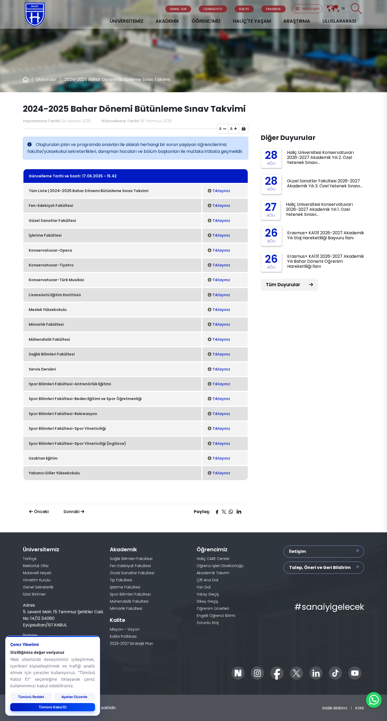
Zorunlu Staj (208, 622)
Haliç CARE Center (213, 558)
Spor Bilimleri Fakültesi (130, 594)
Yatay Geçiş (208, 594)
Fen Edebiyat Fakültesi (130, 565)
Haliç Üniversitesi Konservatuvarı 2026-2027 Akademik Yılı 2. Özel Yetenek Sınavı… (320, 157)
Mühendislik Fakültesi (129, 601)
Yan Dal (204, 587)
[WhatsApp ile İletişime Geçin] (374, 700)
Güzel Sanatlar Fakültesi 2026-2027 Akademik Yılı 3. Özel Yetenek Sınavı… (324, 183)
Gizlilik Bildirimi (334, 708)
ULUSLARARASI (339, 21)
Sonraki (72, 512)
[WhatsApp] (231, 511)
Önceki (41, 512)
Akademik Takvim (213, 573)
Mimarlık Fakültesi (126, 608)
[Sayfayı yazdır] (243, 128)
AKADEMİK (167, 21)
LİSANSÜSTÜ (213, 9)
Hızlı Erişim (311, 8)
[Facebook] (217, 511)
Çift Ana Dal (207, 580)
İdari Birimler (34, 594)
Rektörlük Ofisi (35, 565)
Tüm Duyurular (283, 284)
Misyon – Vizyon (125, 629)
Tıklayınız (221, 190)
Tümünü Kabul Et (53, 707)
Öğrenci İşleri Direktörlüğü (220, 565)
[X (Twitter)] (224, 511)
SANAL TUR (178, 9)
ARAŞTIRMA (296, 21)
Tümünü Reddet (31, 697)
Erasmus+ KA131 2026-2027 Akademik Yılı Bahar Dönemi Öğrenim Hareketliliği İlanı (325, 261)
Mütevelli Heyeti (37, 573)
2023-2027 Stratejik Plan (131, 643)
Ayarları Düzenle (74, 697)
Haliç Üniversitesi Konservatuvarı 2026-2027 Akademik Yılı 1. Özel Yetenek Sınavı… (319, 209)
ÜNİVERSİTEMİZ (126, 21)
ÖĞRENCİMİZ (206, 21)
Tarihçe (30, 558)
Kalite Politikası (123, 636)
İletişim (297, 551)
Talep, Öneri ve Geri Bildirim (320, 567)
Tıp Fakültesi (121, 580)
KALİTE (244, 9)
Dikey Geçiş (207, 601)
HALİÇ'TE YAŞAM (252, 21)
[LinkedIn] (239, 511)
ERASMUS (273, 9)
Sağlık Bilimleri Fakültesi (131, 558)
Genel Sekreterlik (38, 587)
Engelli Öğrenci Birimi (216, 615)
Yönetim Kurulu (37, 580)
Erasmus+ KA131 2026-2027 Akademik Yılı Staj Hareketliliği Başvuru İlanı (325, 235)
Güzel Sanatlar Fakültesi (132, 573)
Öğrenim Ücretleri (213, 608)
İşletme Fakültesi (125, 587)
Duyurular (46, 79)
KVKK (359, 708)
